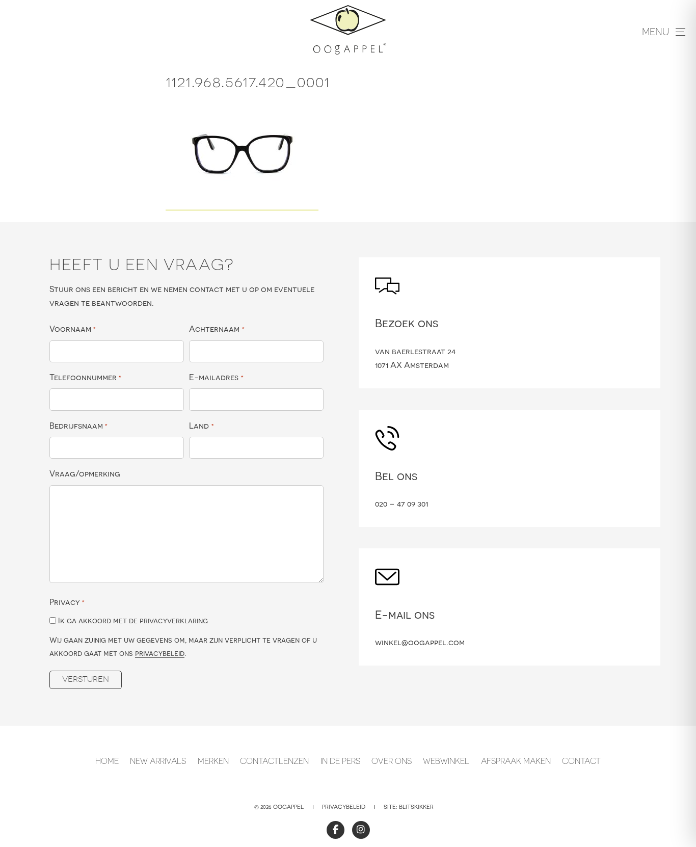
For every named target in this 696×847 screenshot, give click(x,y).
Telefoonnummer (85, 377)
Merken (213, 760)
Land (201, 425)
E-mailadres (216, 377)
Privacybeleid (343, 807)
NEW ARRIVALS (158, 760)
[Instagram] (361, 830)
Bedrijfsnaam (78, 425)
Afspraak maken (516, 760)
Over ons (391, 760)
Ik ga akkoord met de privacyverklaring (133, 620)
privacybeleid (159, 653)
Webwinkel (446, 760)
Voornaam (72, 328)
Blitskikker (416, 807)
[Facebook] (335, 830)
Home (107, 760)
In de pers (340, 760)
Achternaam (216, 328)
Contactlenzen (274, 760)
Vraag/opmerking (84, 473)
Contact (581, 760)
